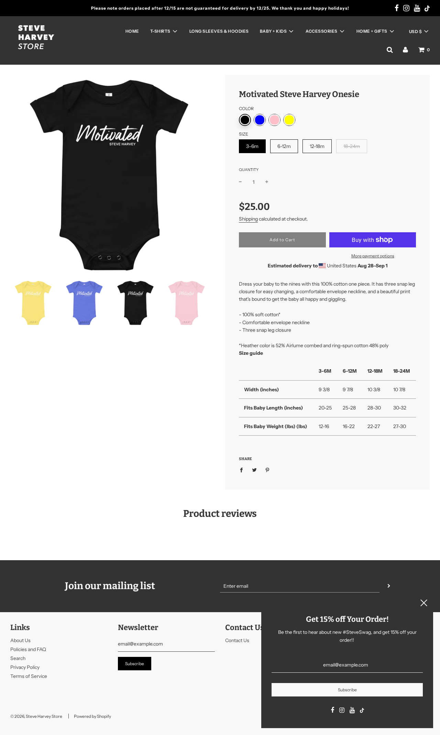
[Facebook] (397, 8)
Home (132, 31)
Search (17, 658)
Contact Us (237, 640)
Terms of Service (28, 676)
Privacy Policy (25, 667)
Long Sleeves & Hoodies (219, 31)
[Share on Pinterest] (268, 470)
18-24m (351, 146)
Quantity (248, 169)
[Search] (390, 49)
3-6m (252, 146)
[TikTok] (427, 9)
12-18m (317, 146)
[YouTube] (417, 8)
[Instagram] (406, 8)
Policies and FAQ (28, 649)
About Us (20, 640)
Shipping (248, 219)
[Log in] (405, 49)
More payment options (372, 255)
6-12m (284, 146)
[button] (418, 31)
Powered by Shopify (92, 716)
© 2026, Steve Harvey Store (36, 716)
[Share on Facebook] (243, 470)
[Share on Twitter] (255, 470)
